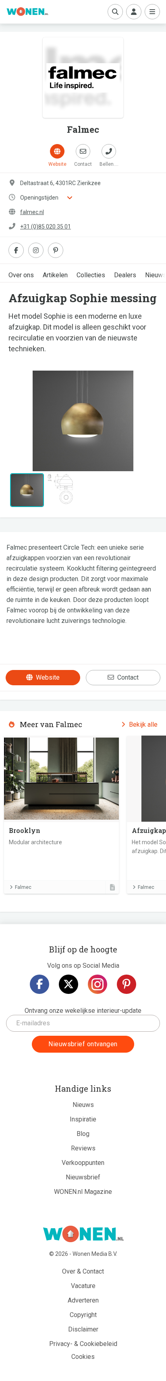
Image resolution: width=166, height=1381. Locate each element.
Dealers (125, 275)
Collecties (91, 275)
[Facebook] (39, 984)
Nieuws (83, 1105)
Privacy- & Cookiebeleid (83, 1344)
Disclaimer (83, 1329)
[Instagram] (97, 984)
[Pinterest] (126, 984)
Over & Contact (83, 1271)
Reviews (83, 1148)
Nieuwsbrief (83, 1177)
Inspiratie (83, 1119)
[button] (19, 421)
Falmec (23, 887)
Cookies (83, 1356)
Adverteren (83, 1300)
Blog (83, 1134)
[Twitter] (68, 984)
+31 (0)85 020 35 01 (45, 226)
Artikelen (55, 275)
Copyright (83, 1315)
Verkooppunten (83, 1163)
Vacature (83, 1286)
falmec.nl (32, 212)
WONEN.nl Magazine (83, 1191)
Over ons (21, 275)
